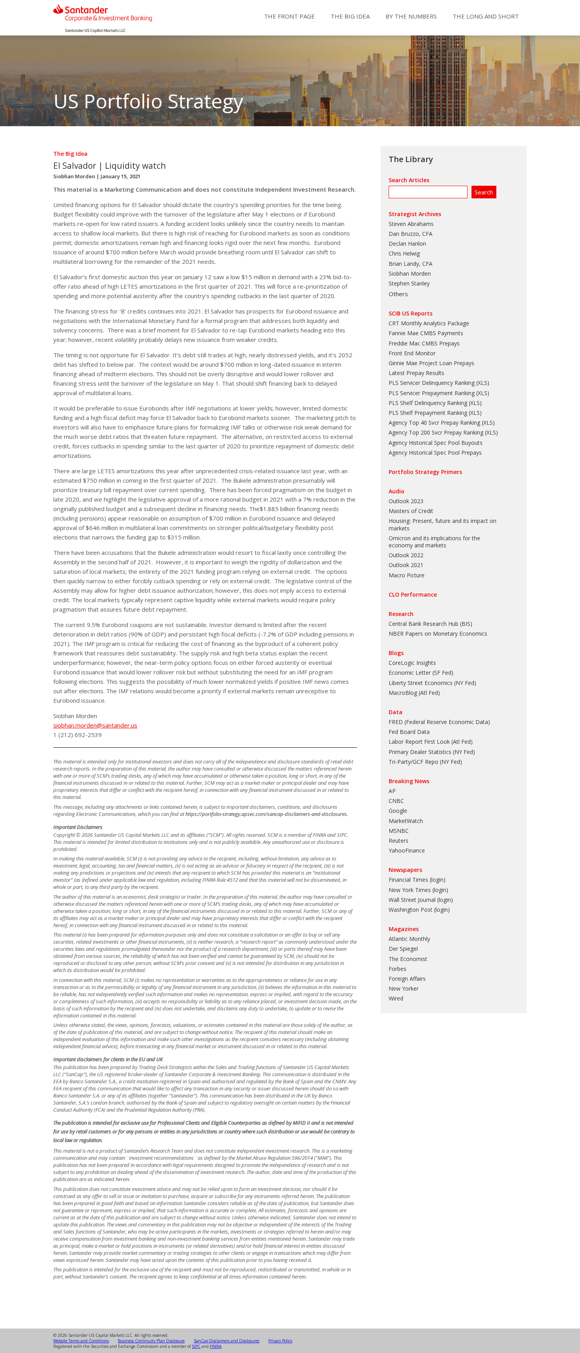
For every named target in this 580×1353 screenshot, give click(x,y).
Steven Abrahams (411, 224)
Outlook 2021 (406, 565)
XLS (482, 382)
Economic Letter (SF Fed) (421, 672)
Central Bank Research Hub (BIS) (430, 623)
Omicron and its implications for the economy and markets (434, 541)
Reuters (398, 840)
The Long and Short (486, 16)
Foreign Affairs (407, 978)
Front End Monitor (412, 353)
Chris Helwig (404, 253)
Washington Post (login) (419, 909)
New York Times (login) (418, 890)
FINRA (215, 1346)
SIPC (196, 1346)
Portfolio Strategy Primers (425, 472)
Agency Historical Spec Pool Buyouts (436, 442)
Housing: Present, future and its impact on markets (442, 524)
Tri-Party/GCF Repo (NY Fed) (425, 761)
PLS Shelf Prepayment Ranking (428, 412)
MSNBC (399, 830)
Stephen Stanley (409, 283)
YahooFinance (407, 850)
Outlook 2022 (406, 555)
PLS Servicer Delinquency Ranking (432, 382)
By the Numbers (411, 16)
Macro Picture (407, 575)
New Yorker (404, 988)
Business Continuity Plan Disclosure (151, 1341)
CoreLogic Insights (412, 662)
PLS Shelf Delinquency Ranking (428, 403)
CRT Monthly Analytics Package (429, 323)
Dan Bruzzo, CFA (410, 233)
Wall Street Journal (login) (421, 899)
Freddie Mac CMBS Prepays (424, 343)
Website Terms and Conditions (81, 1341)
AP (392, 791)
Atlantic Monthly (409, 938)
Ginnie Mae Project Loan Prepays (431, 363)
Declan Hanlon (407, 243)
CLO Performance (413, 594)
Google (398, 810)
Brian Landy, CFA (410, 263)
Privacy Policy (280, 1341)
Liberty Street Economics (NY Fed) (432, 683)
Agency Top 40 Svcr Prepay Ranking (434, 422)
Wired (396, 998)
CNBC (396, 800)
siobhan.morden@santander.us (95, 725)
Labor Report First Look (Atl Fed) (431, 741)
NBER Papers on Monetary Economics (438, 633)
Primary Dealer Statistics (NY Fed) (432, 752)
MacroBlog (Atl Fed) (414, 692)
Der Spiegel (403, 948)
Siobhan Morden (74, 176)
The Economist (408, 959)
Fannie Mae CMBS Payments (426, 333)
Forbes (397, 968)
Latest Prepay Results (416, 373)
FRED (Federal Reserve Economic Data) (439, 722)
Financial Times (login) (417, 879)
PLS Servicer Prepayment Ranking (432, 393)
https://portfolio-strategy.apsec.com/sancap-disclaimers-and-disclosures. (266, 813)
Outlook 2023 (406, 501)
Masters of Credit (411, 511)
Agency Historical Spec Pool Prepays (435, 452)
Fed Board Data (409, 731)
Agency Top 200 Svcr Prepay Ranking (436, 432)
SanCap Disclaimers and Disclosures (226, 1341)
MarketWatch (406, 821)
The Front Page (289, 16)
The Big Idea (350, 16)
